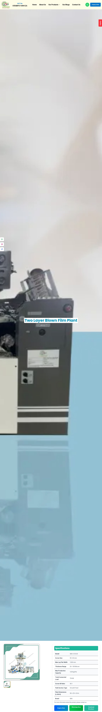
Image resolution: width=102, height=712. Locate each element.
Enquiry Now (95, 4)
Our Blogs (66, 5)
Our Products (53, 5)
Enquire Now (61, 708)
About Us (42, 5)
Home (34, 5)
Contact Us (76, 5)
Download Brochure (91, 708)
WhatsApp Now (76, 707)
